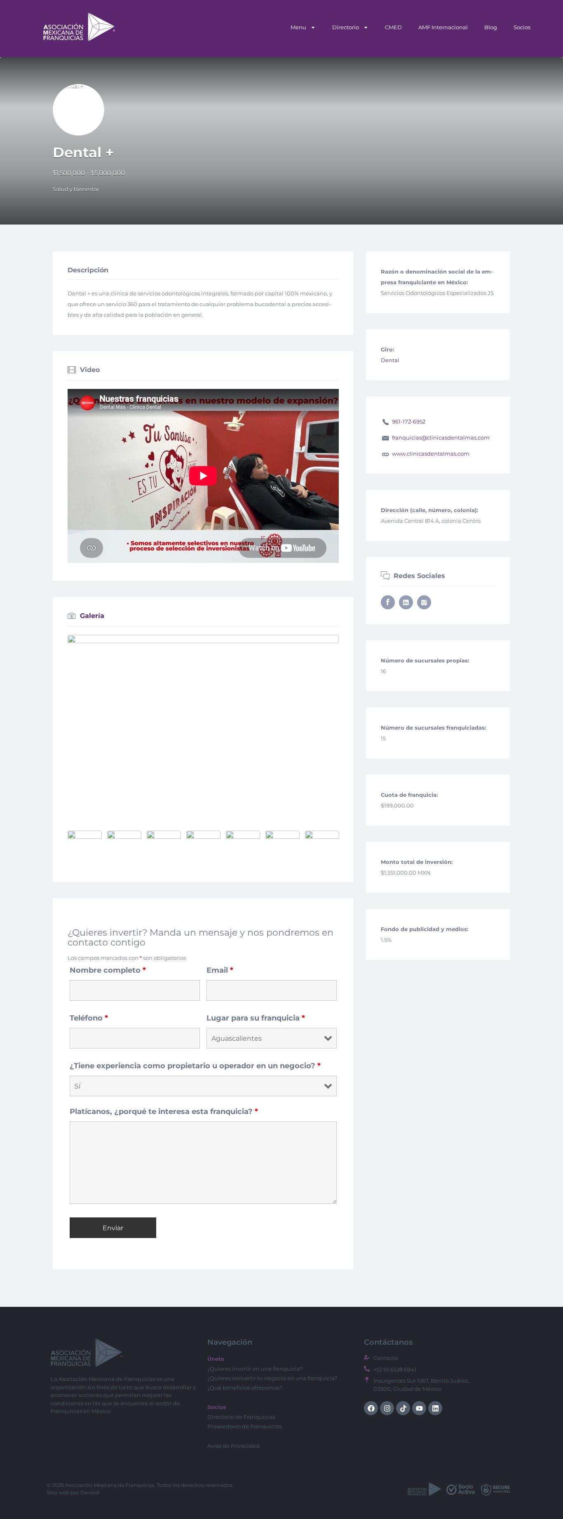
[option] (203, 725)
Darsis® (90, 1492)
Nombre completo (108, 970)
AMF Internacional (443, 27)
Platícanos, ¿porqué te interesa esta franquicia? (164, 1111)
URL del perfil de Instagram (424, 602)
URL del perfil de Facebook (388, 602)
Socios (522, 27)
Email (219, 970)
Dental (390, 360)
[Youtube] (419, 1408)
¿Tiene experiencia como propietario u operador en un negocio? (195, 1065)
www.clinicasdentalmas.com (430, 453)
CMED (393, 27)
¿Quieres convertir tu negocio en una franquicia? (272, 1378)
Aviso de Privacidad (233, 1445)
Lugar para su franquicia (255, 1018)
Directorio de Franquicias (241, 1417)
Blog (490, 27)
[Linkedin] (435, 1408)
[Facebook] (371, 1408)
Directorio (345, 27)
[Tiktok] (403, 1408)
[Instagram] (387, 1408)
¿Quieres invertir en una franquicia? (255, 1368)
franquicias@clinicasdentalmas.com (441, 437)
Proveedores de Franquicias (244, 1426)
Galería (92, 616)
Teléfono (89, 1018)
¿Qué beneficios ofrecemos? (244, 1387)
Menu (298, 27)
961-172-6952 (408, 421)
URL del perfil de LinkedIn (406, 602)
